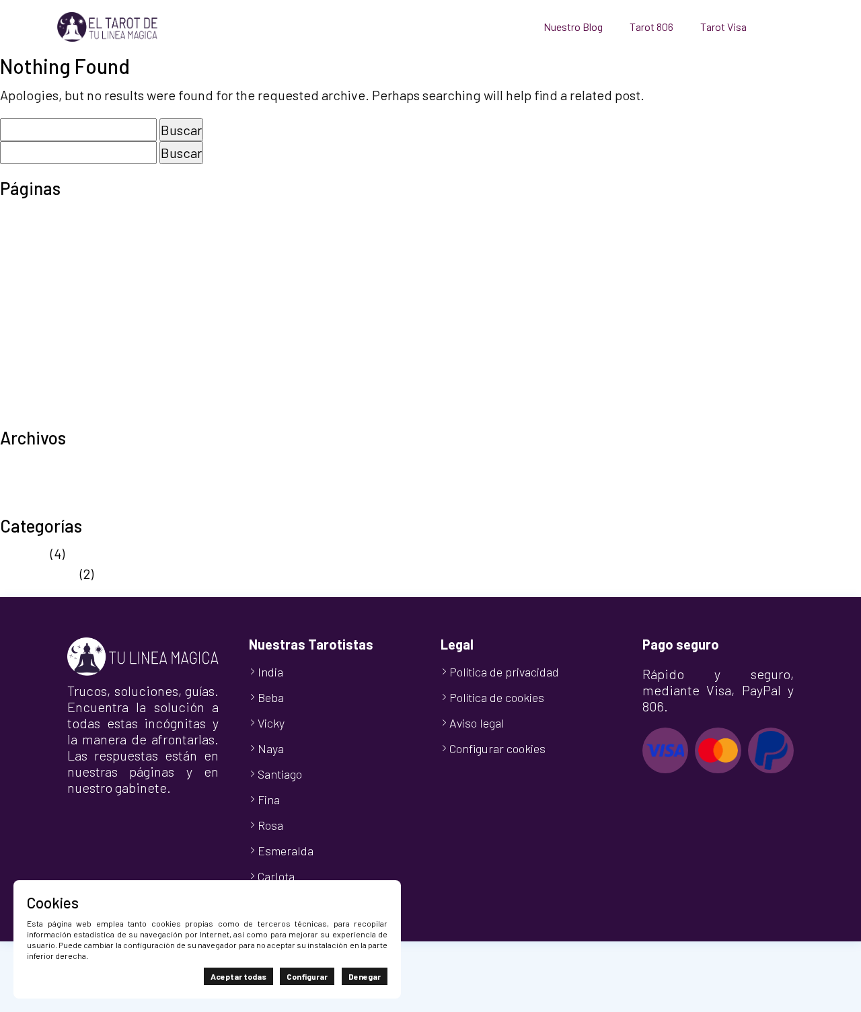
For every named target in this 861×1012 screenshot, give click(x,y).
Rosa (270, 825)
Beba (271, 697)
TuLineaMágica (44, 417)
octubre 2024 (39, 505)
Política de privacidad (64, 336)
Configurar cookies (497, 748)
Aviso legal (31, 215)
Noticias (24, 553)
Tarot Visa (723, 26)
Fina (269, 799)
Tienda (20, 397)
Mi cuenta (28, 276)
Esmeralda (285, 851)
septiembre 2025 (49, 465)
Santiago (280, 774)
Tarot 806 (651, 26)
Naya (271, 748)
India (270, 672)
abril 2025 (28, 485)
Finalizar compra (49, 255)
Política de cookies (55, 316)
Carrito (20, 235)
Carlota (276, 876)
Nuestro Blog (573, 26)
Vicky (271, 723)
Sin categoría (38, 574)
